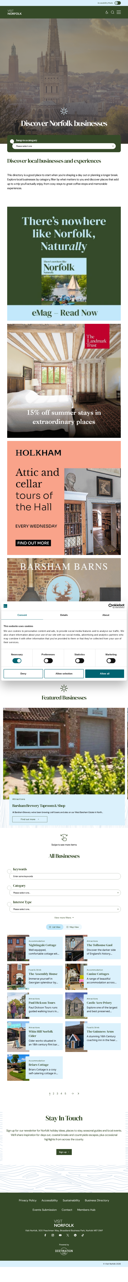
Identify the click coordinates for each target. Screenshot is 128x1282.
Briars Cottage (39, 1065)
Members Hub (86, 1210)
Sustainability (71, 1200)
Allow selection (64, 673)
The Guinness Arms (100, 1031)
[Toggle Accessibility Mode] (118, 3)
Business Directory (97, 1200)
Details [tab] (64, 615)
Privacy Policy (28, 1200)
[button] (119, 12)
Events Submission (45, 1210)
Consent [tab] (22, 615)
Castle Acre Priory (99, 1003)
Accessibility (50, 1200)
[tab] (62, 827)
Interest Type (22, 902)
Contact (67, 1210)
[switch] (48, 660)
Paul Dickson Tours (42, 1003)
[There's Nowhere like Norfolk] (64, 264)
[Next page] (72, 1094)
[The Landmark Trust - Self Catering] (64, 381)
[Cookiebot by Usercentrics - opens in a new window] (110, 606)
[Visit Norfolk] (14, 12)
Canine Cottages (98, 974)
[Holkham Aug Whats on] (64, 498)
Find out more (28, 819)
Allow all (104, 673)
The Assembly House (43, 974)
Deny (23, 673)
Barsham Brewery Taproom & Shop (38, 805)
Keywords (20, 869)
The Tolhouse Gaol (99, 945)
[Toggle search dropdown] (112, 12)
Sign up (63, 1152)
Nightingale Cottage (42, 945)
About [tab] (105, 615)
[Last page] (78, 1094)
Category (19, 886)
